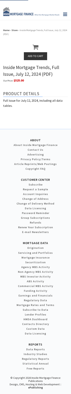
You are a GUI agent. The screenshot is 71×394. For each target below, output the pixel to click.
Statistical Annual (35, 363)
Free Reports (35, 368)
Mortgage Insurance (35, 257)
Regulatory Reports (35, 359)
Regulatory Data (35, 300)
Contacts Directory (35, 324)
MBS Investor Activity (35, 276)
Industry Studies (35, 354)
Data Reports (35, 349)
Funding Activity (35, 291)
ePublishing (35, 387)
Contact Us (35, 150)
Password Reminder (35, 213)
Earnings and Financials (36, 295)
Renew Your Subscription (35, 227)
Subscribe (36, 184)
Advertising (35, 154)
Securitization (35, 262)
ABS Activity (35, 281)
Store (15, 30)
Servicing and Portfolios (35, 253)
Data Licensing (35, 208)
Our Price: (8, 80)
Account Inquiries (35, 194)
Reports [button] (35, 344)
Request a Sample (35, 189)
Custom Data (35, 329)
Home (6, 30)
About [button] (35, 140)
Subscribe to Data (35, 310)
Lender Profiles (35, 314)
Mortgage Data (35, 243)
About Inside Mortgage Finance (36, 145)
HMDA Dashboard (35, 319)
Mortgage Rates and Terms (35, 305)
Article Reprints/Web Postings (35, 164)
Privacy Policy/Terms (35, 159)
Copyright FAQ (35, 168)
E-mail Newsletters (35, 232)
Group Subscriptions (35, 218)
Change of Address (35, 199)
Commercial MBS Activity (35, 286)
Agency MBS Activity (35, 267)
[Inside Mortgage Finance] (31, 15)
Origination (35, 248)
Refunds (35, 222)
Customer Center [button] (35, 180)
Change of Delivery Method (35, 203)
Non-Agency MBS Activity (35, 272)
